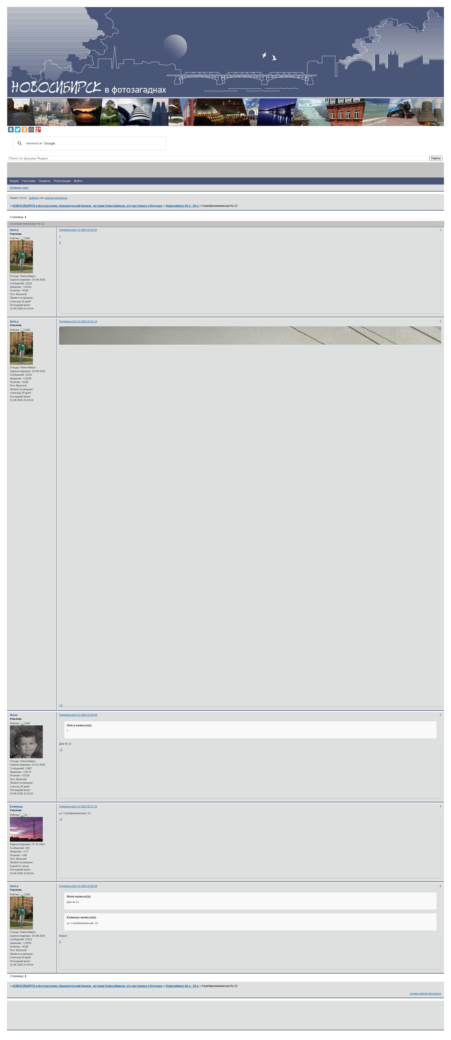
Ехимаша (16, 806)
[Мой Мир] (31, 129)
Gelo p (14, 230)
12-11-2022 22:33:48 (85, 714)
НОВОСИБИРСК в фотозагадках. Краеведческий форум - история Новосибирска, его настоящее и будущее (87, 206)
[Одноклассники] (24, 129)
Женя (13, 715)
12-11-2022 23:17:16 (85, 806)
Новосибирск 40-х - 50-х (182, 206)
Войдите (34, 197)
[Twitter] (17, 129)
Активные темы (19, 187)
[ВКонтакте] (11, 129)
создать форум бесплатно (425, 993)
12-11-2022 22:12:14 (85, 321)
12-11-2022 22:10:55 (85, 229)
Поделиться (66, 229)
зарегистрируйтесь (56, 197)
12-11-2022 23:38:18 (85, 886)
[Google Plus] (38, 129)
